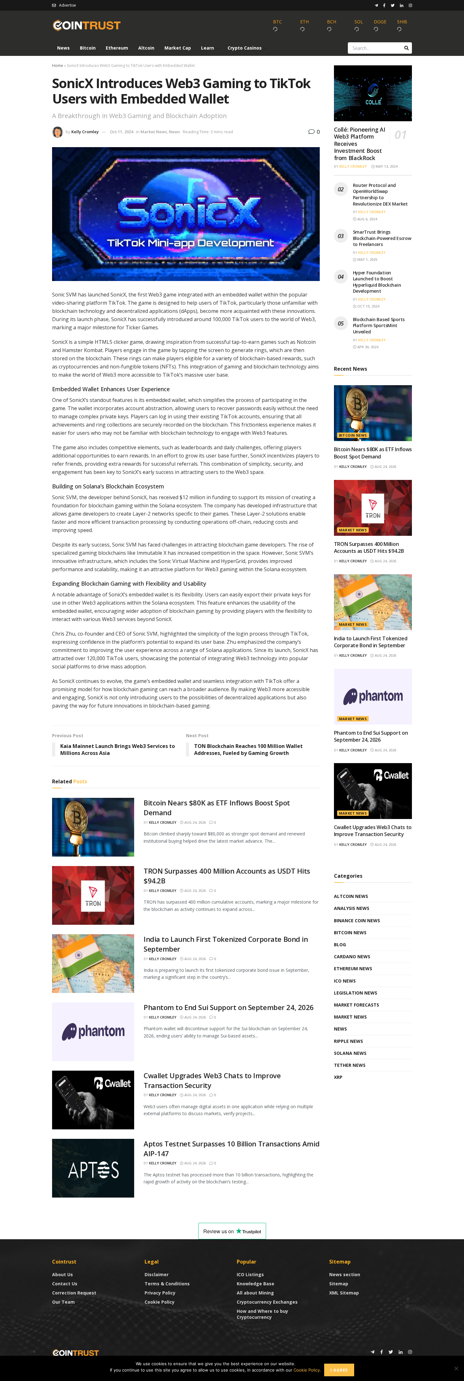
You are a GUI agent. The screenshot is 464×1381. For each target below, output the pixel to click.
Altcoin (146, 48)
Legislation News (355, 993)
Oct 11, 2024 (121, 132)
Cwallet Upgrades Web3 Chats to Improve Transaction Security (373, 831)
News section (344, 1274)
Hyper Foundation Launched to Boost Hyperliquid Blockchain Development (377, 282)
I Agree (339, 1370)
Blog (340, 945)
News (63, 48)
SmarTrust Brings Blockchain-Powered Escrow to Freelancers (382, 238)
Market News (153, 132)
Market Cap (177, 48)
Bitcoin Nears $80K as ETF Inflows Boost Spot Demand (373, 453)
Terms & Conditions (167, 1284)
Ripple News (348, 1041)
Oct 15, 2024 (367, 306)
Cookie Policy (160, 1302)
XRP (338, 1077)
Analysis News (351, 908)
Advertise (67, 5)
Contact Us (64, 1284)
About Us (62, 1274)
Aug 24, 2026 (194, 822)
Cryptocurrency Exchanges (267, 1302)
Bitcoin (88, 48)
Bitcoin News (353, 435)
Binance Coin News (357, 921)
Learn (207, 48)
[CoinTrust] (75, 1352)
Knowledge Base (255, 1284)
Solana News (350, 1053)
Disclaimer (157, 1274)
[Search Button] (406, 48)
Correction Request (74, 1293)
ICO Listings (250, 1274)
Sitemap (338, 1284)
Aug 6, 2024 (366, 219)
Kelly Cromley (85, 132)
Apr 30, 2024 (367, 346)
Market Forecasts (356, 1005)
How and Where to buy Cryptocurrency (262, 1314)
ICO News (345, 981)
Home (57, 65)
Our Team (63, 1302)
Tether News (350, 1065)
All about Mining (255, 1293)
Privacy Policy (160, 1293)
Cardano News (352, 957)
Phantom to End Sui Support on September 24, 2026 (229, 1007)
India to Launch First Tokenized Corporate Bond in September (370, 642)
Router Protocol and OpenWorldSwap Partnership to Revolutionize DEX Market (380, 194)
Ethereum (117, 48)
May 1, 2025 (366, 259)
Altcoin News (351, 896)
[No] (456, 1368)
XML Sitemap (344, 1293)
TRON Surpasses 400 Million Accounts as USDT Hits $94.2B (369, 547)
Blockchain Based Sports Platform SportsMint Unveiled (379, 325)
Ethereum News (353, 968)
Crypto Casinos (245, 48)
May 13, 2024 (386, 166)
